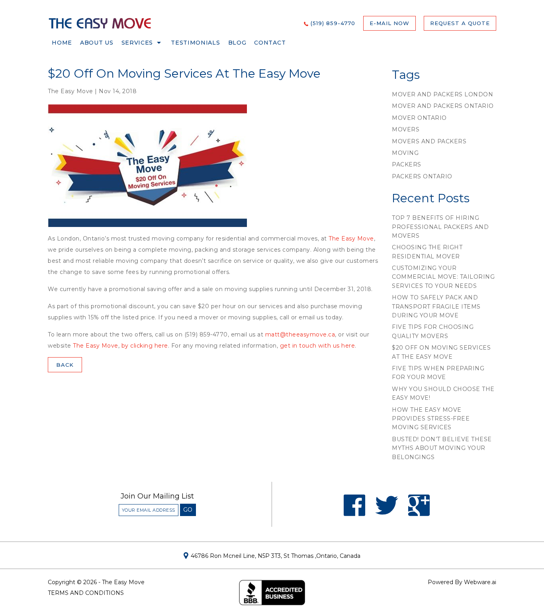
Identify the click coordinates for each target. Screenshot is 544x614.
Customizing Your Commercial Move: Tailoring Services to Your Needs (443, 276)
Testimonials (195, 42)
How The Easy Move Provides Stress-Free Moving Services (431, 418)
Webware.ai (480, 582)
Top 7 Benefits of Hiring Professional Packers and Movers (440, 226)
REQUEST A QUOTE (460, 23)
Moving (405, 152)
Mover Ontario (419, 117)
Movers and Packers (429, 141)
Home (62, 42)
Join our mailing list (157, 497)
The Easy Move (351, 238)
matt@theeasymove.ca (300, 334)
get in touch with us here (317, 345)
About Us (96, 42)
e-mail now (389, 23)
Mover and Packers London (442, 94)
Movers (405, 129)
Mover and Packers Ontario (443, 106)
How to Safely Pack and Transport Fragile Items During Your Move (436, 306)
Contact (270, 42)
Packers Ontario (422, 176)
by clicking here (144, 345)
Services (137, 42)
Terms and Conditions (86, 592)
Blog (237, 42)
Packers (406, 164)
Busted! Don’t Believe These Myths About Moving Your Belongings (442, 448)
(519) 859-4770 (333, 23)
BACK (65, 365)
